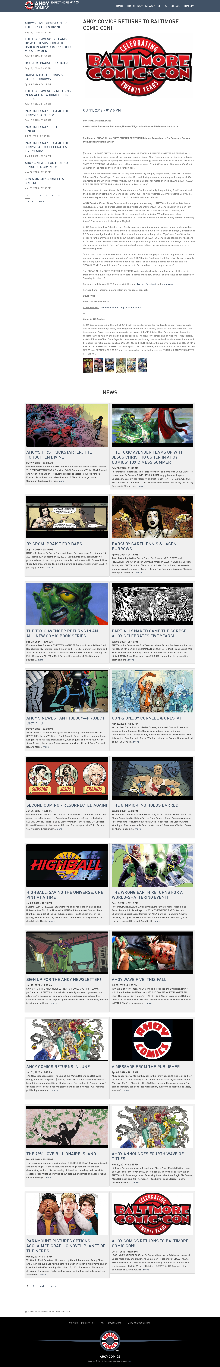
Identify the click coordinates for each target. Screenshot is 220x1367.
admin (130, 1361)
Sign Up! (188, 5)
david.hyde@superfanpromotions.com (120, 307)
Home (26, 1312)
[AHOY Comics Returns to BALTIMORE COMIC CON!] (88, 364)
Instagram (167, 284)
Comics (119, 5)
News (149, 5)
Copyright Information (82, 1323)
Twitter (141, 284)
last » (41, 201)
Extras (175, 5)
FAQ (102, 1323)
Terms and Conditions (138, 1323)
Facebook (151, 284)
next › (30, 201)
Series (162, 5)
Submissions (115, 1323)
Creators (134, 5)
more (61, 480)
